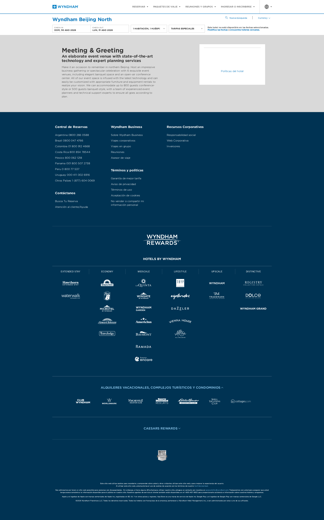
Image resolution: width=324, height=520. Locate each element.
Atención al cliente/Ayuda (71, 207)
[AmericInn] (143, 322)
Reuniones (117, 152)
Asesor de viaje (120, 157)
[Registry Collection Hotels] (253, 284)
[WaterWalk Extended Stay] (70, 296)
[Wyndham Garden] (143, 309)
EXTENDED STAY (70, 271)
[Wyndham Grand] (253, 309)
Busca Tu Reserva (66, 201)
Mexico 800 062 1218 (68, 157)
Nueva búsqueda (238, 18)
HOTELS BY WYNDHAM (162, 259)
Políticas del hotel (232, 71)
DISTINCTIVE (253, 271)
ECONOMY (107, 271)
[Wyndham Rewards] (162, 240)
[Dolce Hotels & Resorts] (253, 296)
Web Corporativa (177, 140)
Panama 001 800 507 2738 (72, 163)
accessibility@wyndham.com (217, 490)
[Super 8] (107, 296)
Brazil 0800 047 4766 (69, 140)
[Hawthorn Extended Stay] (70, 284)
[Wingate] (143, 296)
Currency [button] (263, 18)
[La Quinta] (143, 284)
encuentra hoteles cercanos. (245, 30)
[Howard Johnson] (107, 322)
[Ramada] (143, 347)
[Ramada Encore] (143, 359)
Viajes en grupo (121, 146)
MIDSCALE (144, 271)
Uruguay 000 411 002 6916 (72, 174)
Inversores (173, 146)
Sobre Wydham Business (127, 135)
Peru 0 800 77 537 (67, 169)
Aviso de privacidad (123, 184)
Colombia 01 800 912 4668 (72, 146)
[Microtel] (107, 309)
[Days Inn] (107, 284)
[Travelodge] (107, 334)
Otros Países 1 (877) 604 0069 (75, 180)
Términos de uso (121, 189)
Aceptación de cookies (125, 195)
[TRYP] (180, 284)
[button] (162, 387)
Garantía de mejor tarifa (126, 178)
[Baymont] (143, 334)
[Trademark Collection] (217, 296)
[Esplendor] (180, 296)
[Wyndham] (217, 284)
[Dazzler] (180, 309)
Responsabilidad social (181, 135)
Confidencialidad (201, 486)
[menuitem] (140, 7)
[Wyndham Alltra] (180, 334)
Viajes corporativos (123, 140)
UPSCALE (217, 271)
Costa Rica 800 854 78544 (72, 152)
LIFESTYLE (180, 271)
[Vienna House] (180, 322)
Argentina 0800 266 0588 (72, 135)
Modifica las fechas (218, 30)
